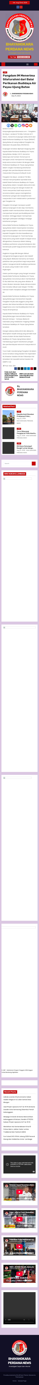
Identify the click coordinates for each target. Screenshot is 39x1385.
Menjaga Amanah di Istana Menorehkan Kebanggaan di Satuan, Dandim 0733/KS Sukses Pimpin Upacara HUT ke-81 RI (18, 1119)
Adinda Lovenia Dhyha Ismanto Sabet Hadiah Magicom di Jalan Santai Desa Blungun (17, 1099)
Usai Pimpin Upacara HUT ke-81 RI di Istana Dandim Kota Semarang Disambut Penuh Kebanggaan (19, 1109)
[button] (31, 64)
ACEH (5, 72)
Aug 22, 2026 (21, 418)
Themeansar (19, 1377)
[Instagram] (23, 125)
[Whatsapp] (16, 125)
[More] (30, 125)
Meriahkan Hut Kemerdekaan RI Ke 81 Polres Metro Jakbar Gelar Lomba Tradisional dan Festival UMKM (17, 1129)
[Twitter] (19, 125)
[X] (12, 125)
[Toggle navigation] (27, 64)
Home (14, 1381)
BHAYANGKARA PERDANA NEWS (22, 93)
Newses (31, 1375)
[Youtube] (27, 125)
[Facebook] (8, 125)
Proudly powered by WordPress (13, 1375)
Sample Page (22, 1381)
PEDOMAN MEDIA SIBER (23, 57)
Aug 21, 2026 (21, 436)
